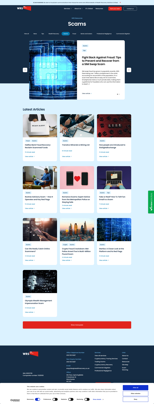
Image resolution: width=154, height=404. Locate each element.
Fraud (74, 34)
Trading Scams (100, 362)
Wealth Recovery (54, 34)
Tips (42, 34)
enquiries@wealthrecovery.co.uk (77, 368)
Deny (135, 399)
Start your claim (115, 9)
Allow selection (135, 393)
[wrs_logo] (33, 354)
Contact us (130, 9)
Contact (125, 359)
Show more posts (77, 325)
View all (26, 34)
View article (86, 93)
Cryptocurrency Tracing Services (106, 359)
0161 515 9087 (71, 355)
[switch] (55, 399)
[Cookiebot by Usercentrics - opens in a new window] (15, 400)
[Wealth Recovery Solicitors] (39, 8)
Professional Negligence (104, 34)
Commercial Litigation (123, 34)
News (35, 34)
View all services (100, 356)
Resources (99, 9)
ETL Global (89, 9)
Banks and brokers (86, 34)
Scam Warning (125, 369)
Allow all (135, 387)
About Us (125, 356)
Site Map (125, 365)
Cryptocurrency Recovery (104, 365)
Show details (97, 399)
